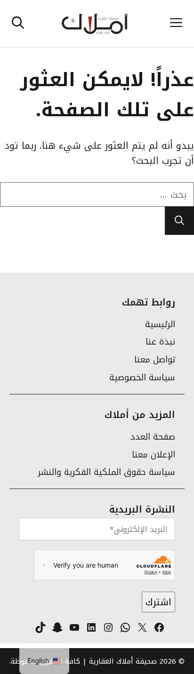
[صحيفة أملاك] (94, 23)
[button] (17, 23)
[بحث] (179, 221)
